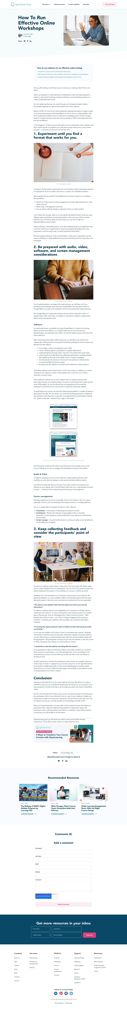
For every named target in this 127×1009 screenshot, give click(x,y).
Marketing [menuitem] (77, 962)
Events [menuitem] (76, 973)
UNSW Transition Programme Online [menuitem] (100, 967)
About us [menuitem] (17, 958)
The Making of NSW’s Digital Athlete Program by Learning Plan (33, 808)
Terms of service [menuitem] (59, 1003)
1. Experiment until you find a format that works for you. (54, 72)
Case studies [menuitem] (33, 958)
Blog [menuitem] (15, 973)
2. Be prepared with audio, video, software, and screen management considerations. (63, 74)
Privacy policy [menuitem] (68, 1003)
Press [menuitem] (15, 969)
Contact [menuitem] (16, 981)
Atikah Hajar (29, 34)
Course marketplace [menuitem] (58, 970)
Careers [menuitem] (16, 965)
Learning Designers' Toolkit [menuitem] (79, 978)
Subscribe (86, 4)
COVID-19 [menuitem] (77, 983)
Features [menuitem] (56, 958)
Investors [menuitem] (17, 977)
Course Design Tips (67, 753)
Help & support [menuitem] (79, 965)
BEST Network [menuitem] (98, 962)
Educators (45, 4)
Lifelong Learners (59, 4)
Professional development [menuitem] (34, 963)
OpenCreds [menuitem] (97, 958)
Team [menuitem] (16, 962)
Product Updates (73, 4)
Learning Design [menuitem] (79, 958)
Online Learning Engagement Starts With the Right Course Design (93, 808)
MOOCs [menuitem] (32, 968)
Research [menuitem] (77, 969)
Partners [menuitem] (56, 975)
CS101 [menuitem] (96, 971)
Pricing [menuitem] (56, 965)
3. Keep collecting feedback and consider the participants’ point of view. (59, 77)
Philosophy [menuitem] (57, 962)
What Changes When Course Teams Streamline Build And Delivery (63, 808)
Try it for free (109, 4)
